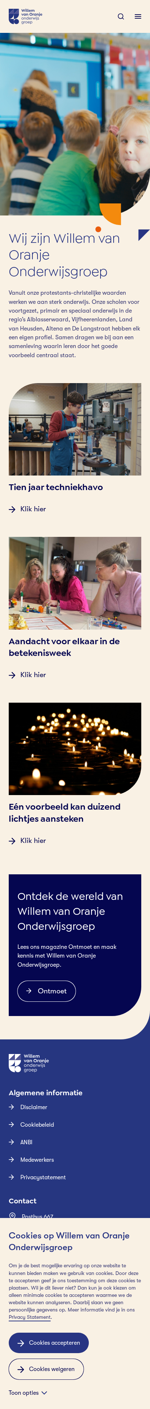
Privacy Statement (30, 1317)
